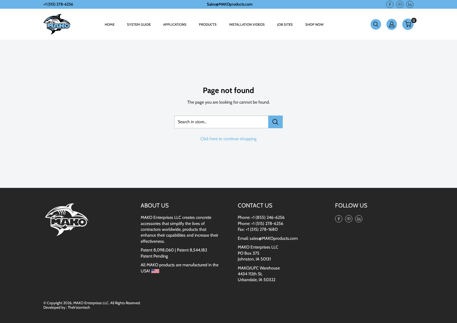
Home (110, 24)
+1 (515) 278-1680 (262, 229)
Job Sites (285, 24)
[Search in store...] (275, 122)
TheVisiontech (79, 307)
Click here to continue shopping (228, 138)
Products (208, 24)
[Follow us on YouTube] (400, 4)
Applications (174, 24)
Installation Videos (247, 24)
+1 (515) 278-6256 (267, 223)
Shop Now (314, 24)
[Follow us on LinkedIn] (410, 4)
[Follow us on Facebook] (390, 4)
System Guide (139, 24)
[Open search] (376, 24)
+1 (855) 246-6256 (268, 217)
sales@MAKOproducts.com (274, 238)
